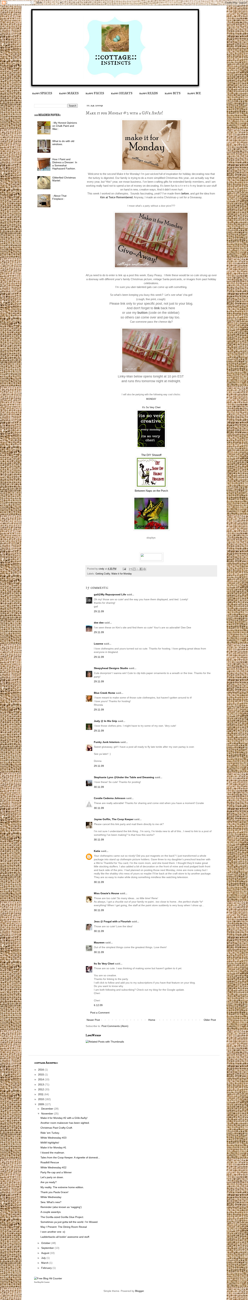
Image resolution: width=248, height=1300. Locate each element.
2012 (41, 1089)
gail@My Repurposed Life (110, 594)
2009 (41, 1104)
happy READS (148, 93)
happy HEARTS (121, 93)
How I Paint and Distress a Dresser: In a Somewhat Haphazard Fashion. (64, 164)
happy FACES (95, 93)
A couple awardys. (50, 1211)
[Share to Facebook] (141, 569)
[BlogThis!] (134, 569)
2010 (41, 1099)
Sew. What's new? (50, 1202)
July (43, 1257)
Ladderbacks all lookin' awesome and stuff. (65, 1236)
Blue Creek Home (104, 692)
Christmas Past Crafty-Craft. (56, 1127)
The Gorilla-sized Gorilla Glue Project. (62, 1217)
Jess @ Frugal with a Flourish (112, 921)
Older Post (210, 1019)
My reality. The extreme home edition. (62, 1187)
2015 (41, 1074)
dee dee (99, 622)
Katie (97, 851)
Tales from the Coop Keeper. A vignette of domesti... (70, 1157)
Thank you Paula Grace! (54, 1192)
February (46, 1267)
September (48, 1247)
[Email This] (131, 569)
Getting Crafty (102, 573)
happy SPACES (42, 93)
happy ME (194, 93)
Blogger (139, 1290)
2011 (41, 1094)
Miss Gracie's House (106, 893)
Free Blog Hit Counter (42, 1282)
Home (151, 1019)
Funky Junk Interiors (107, 742)
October (46, 1243)
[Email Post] (124, 569)
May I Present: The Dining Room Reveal (63, 1226)
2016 (41, 1069)
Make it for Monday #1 (53, 1147)
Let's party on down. (52, 1177)
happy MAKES (69, 93)
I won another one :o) (52, 1231)
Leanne (98, 643)
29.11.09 (99, 611)
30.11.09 (99, 786)
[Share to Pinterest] (144, 569)
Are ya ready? (48, 1182)
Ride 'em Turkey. (50, 1132)
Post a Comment (99, 1012)
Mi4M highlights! (49, 1142)
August (45, 1253)
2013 (41, 1084)
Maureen (99, 942)
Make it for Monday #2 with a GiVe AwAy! (64, 1117)
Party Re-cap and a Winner (56, 1172)
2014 (41, 1079)
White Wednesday (50, 1197)
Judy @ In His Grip (105, 721)
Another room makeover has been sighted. (65, 1122)
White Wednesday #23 (53, 1137)
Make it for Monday (121, 573)
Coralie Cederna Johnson (109, 798)
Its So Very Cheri (104, 963)
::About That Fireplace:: (59, 197)
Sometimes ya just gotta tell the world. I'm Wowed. (69, 1221)
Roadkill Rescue (49, 1162)
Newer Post (93, 1019)
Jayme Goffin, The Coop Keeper (113, 819)
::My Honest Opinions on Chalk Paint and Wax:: (64, 125)
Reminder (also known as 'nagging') (61, 1207)
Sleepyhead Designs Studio (111, 668)
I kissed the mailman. (52, 1152)
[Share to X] (137, 569)
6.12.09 (98, 1005)
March (45, 1262)
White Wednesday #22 (53, 1167)
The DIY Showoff (151, 454)
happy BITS (172, 93)
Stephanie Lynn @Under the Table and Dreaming (124, 777)
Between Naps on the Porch (151, 490)
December (47, 1108)
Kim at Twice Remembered (116, 197)
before (185, 193)
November (47, 1113)
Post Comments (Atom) (114, 1026)
